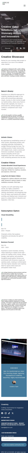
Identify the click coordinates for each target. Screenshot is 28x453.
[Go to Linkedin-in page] (21, 48)
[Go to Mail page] (24, 48)
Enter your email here (7, 436)
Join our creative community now (14, 445)
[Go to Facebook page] (2, 413)
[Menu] (25, 5)
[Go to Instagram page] (18, 48)
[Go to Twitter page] (13, 413)
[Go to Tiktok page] (9, 413)
